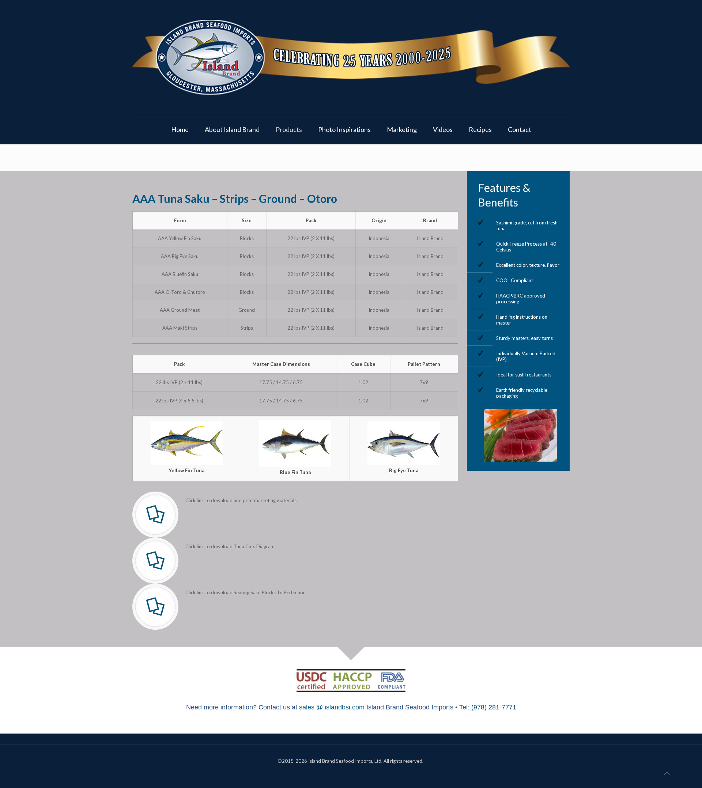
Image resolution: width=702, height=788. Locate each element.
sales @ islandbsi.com (332, 707)
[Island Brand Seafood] (351, 57)
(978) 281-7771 (493, 707)
